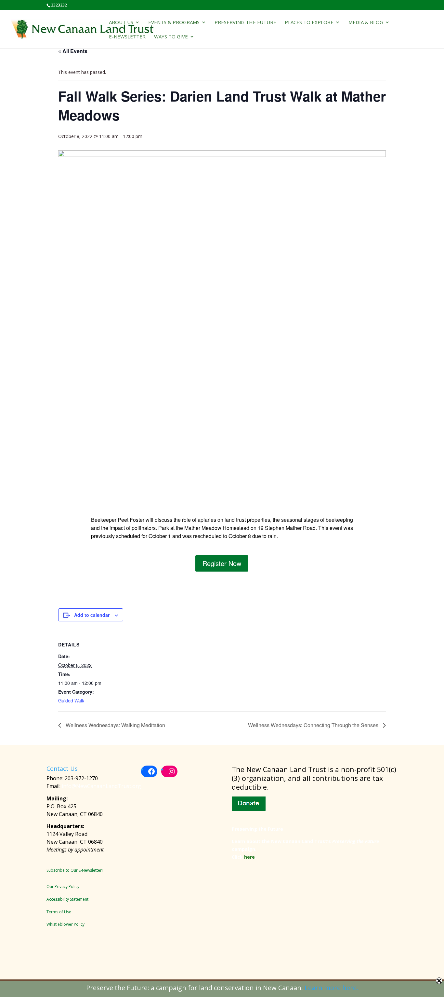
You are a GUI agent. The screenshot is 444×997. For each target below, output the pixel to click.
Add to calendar (92, 615)
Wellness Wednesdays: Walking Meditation (114, 725)
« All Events (72, 51)
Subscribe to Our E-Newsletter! (74, 870)
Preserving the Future (245, 22)
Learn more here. (331, 987)
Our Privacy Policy (62, 886)
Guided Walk (71, 700)
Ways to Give (171, 37)
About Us (121, 22)
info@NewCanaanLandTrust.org (101, 786)
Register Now (221, 563)
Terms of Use (58, 912)
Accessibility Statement (67, 899)
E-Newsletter (127, 37)
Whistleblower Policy (65, 924)
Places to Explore (309, 22)
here (249, 857)
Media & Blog (365, 22)
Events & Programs (174, 22)
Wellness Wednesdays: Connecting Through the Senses (314, 725)
